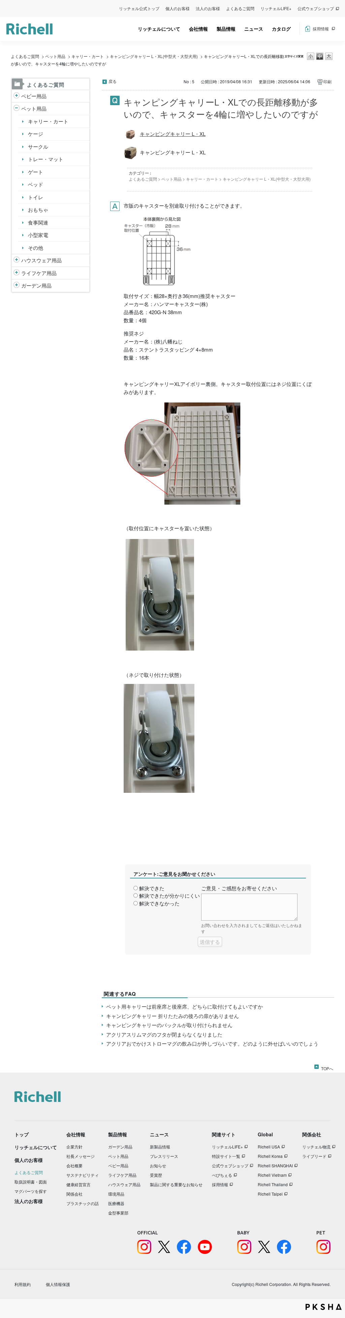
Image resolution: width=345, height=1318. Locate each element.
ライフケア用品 (39, 272)
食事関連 (38, 222)
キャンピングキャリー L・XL (173, 133)
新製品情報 (160, 1146)
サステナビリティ (82, 1175)
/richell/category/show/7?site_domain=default (16, 260)
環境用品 (116, 1194)
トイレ (35, 197)
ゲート (35, 171)
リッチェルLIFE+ (275, 8)
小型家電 (38, 234)
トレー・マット (45, 158)
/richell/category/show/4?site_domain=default (16, 109)
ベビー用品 (33, 95)
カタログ (281, 28)
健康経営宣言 (78, 1184)
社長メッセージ (80, 1156)
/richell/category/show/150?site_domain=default (16, 286)
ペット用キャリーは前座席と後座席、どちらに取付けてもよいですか (184, 1006)
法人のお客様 (208, 8)
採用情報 (321, 28)
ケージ (35, 133)
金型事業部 (118, 1213)
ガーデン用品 (36, 285)
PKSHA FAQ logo (324, 1306)
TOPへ (327, 1067)
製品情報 (226, 28)
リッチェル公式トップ (139, 8)
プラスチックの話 (82, 1203)
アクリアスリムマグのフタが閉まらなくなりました (164, 1034)
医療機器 (116, 1203)
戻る (112, 81)
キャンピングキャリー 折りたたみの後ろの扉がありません (172, 1015)
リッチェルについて (159, 28)
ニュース (253, 28)
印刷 (327, 81)
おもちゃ (38, 209)
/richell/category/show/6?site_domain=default (16, 273)
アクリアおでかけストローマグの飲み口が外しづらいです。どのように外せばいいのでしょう (212, 1043)
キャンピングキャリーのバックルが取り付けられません (169, 1024)
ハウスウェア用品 (41, 260)
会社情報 (198, 28)
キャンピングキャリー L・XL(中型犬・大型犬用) (154, 56)
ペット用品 (55, 56)
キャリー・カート (87, 56)
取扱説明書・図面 (30, 1182)
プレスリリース (164, 1156)
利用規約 (22, 1284)
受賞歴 (156, 1175)
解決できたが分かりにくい (169, 895)
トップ (21, 1134)
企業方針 (74, 1146)
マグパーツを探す (30, 1191)
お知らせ (158, 1165)
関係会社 (74, 1194)
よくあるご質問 (240, 8)
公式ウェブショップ (315, 8)
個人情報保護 (58, 1284)
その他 (35, 247)
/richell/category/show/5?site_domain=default (16, 96)
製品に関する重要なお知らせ (176, 1184)
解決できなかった (159, 903)
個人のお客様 (177, 8)
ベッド (35, 184)
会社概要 (74, 1165)
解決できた (151, 888)
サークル (38, 146)
